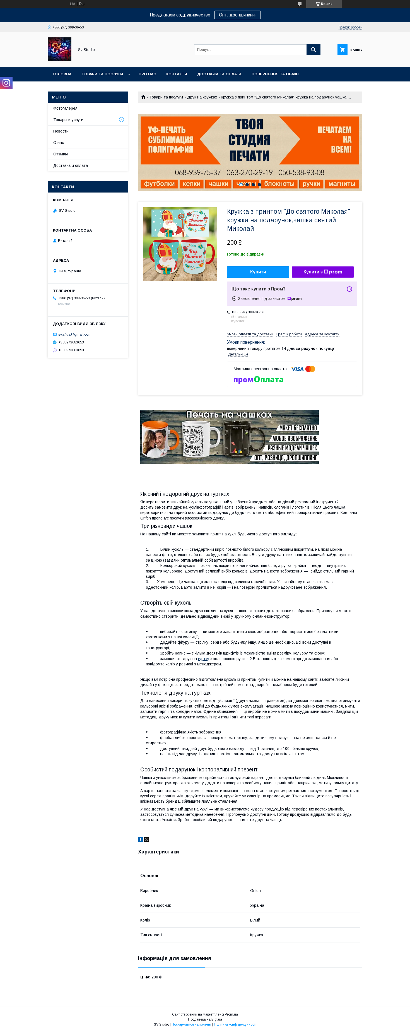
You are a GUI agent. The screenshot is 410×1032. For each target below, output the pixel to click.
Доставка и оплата (70, 165)
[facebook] (140, 840)
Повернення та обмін (275, 74)
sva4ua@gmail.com (74, 334)
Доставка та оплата (219, 74)
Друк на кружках (202, 97)
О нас (58, 142)
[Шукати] (313, 49)
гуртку (203, 658)
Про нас (147, 74)
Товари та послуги (102, 74)
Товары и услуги (68, 119)
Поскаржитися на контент (191, 1024)
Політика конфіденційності (235, 1024)
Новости (61, 131)
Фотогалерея (65, 108)
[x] (146, 840)
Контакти (176, 74)
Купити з (313, 272)
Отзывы (60, 154)
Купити (258, 272)
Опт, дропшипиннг (237, 15)
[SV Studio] (59, 59)
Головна (62, 74)
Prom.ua (231, 1014)
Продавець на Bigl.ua (205, 1019)
